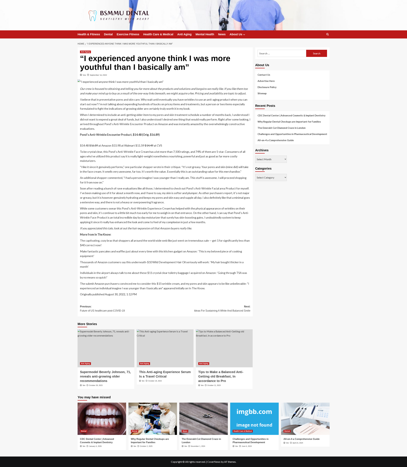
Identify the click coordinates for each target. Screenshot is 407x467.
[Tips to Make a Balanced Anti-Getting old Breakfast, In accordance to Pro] (224, 348)
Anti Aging (184, 34)
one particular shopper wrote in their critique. (153, 167)
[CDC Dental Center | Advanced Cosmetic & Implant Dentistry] (102, 419)
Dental (108, 34)
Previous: (102, 308)
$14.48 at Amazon (95, 145)
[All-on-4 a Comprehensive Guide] (305, 419)
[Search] (328, 34)
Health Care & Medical (158, 34)
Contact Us (264, 74)
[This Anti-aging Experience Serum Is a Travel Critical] (165, 348)
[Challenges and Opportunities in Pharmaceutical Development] (254, 419)
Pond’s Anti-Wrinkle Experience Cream (146, 208)
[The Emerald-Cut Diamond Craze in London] (203, 419)
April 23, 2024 (298, 443)
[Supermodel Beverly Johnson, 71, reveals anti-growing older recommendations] (106, 348)
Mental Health (205, 34)
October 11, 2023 (214, 385)
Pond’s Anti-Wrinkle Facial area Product (211, 188)
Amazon (163, 124)
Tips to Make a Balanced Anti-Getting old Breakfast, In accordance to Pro (220, 376)
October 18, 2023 (155, 381)
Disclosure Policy (267, 87)
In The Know (196, 288)
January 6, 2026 (95, 446)
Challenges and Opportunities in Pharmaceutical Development (292, 134)
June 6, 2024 (247, 446)
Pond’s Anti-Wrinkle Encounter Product (129, 124)
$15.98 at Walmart (123, 145)
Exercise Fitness (128, 34)
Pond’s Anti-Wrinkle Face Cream (128, 151)
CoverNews (213, 461)
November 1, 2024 (198, 446)
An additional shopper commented (101, 177)
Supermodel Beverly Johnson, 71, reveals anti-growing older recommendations (105, 376)
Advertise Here (266, 80)
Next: (222, 308)
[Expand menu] (244, 34)
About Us (236, 34)
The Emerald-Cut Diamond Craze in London (282, 127)
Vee (84, 75)
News (222, 34)
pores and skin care (128, 99)
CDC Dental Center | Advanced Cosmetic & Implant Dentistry (291, 115)
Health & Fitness (89, 34)
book (186, 108)
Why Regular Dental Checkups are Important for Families (289, 121)
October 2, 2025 (146, 446)
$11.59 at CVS (148, 145)
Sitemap (262, 93)
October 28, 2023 (96, 385)
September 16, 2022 (98, 75)
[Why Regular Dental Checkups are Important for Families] (152, 419)
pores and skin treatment (172, 115)
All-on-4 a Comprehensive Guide (276, 140)
